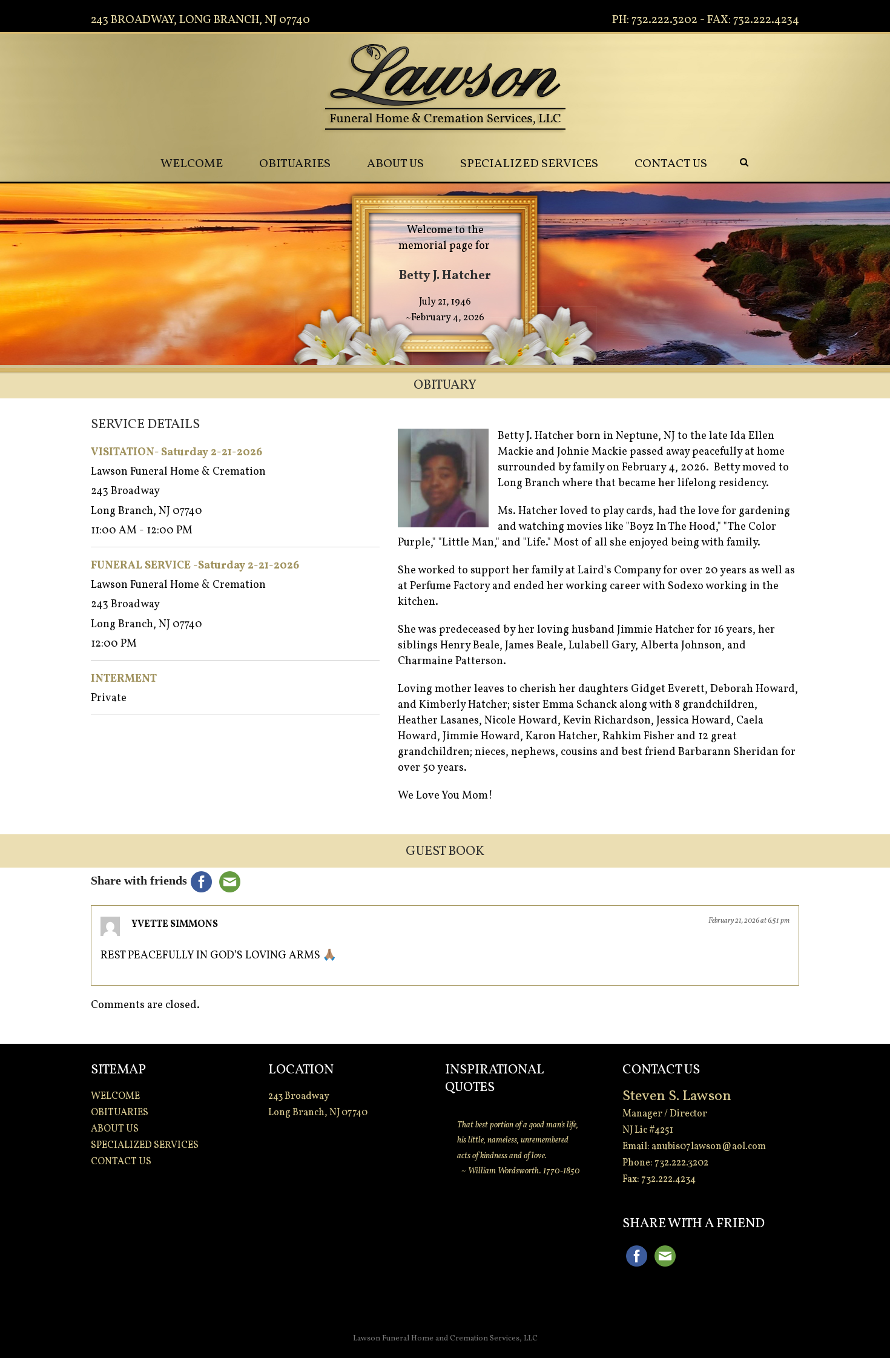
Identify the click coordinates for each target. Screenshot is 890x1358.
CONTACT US (671, 164)
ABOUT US (395, 164)
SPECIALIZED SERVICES (529, 164)
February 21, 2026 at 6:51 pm (748, 921)
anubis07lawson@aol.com (708, 1146)
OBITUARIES (295, 164)
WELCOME (191, 164)
